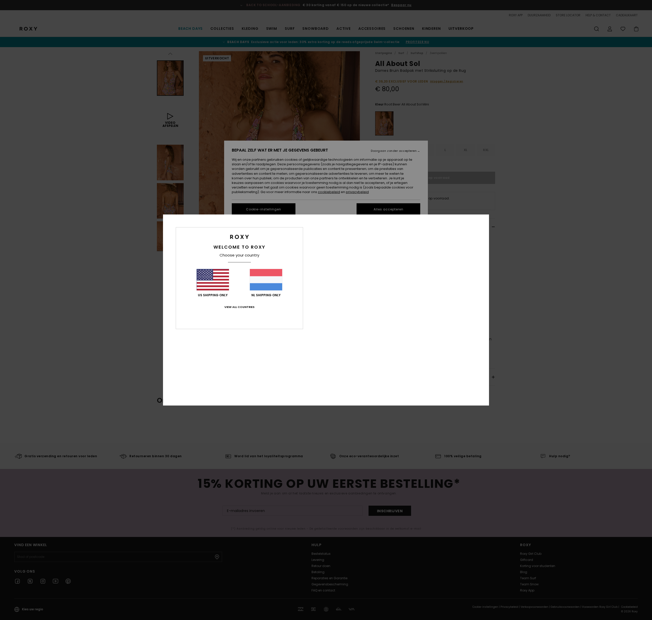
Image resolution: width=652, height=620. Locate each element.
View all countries (239, 307)
